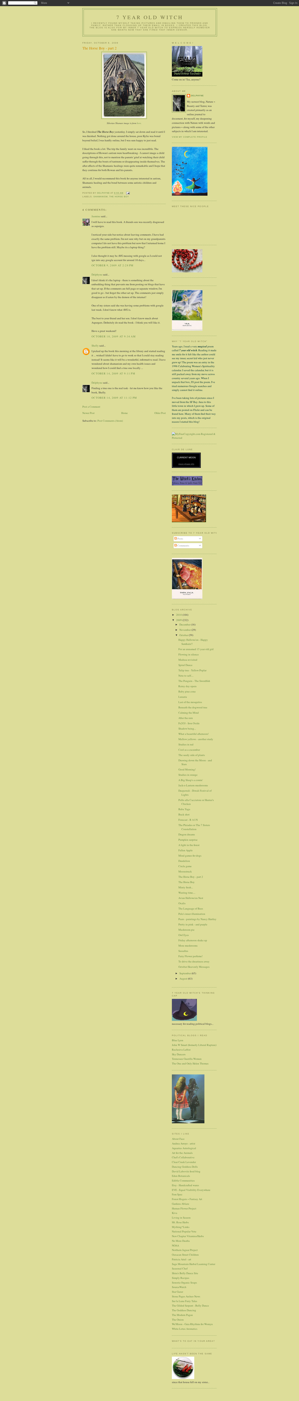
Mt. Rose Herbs (180, 1222)
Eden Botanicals (181, 1176)
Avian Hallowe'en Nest (190, 898)
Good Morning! (187, 769)
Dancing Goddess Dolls (185, 1166)
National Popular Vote (184, 1231)
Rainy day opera (187, 686)
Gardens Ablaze (180, 1204)
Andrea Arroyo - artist (183, 1143)
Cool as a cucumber (189, 750)
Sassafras (183, 951)
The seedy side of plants (191, 755)
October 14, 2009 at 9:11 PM (113, 373)
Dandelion (184, 861)
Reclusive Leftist (181, 1049)
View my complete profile (189, 137)
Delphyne (97, 274)
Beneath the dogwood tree (192, 707)
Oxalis (182, 903)
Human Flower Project (184, 1208)
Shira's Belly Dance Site (185, 1273)
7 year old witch (149, 17)
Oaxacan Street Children (185, 1254)
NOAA (175, 1245)
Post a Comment (91, 406)
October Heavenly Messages (194, 967)
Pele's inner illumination (191, 914)
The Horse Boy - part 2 (190, 877)
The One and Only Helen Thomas (190, 1063)
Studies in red (185, 744)
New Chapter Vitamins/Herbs (188, 1236)
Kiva (174, 1213)
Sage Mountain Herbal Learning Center (193, 1264)
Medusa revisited (187, 660)
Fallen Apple (185, 850)
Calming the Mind (188, 712)
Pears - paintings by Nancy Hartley (197, 919)
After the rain (185, 718)
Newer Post (88, 413)
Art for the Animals (182, 1153)
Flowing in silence (188, 654)
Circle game (185, 866)
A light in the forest (189, 845)
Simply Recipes (180, 1278)
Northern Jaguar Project (185, 1250)
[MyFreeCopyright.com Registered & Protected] (194, 438)
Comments (183, 545)
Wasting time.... (186, 892)
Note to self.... (185, 675)
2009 (179, 620)
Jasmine (96, 216)
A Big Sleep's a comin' (190, 780)
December (185, 624)
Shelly (95, 345)
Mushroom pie (186, 929)
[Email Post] (127, 193)
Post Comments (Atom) (110, 420)
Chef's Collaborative (183, 1157)
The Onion (178, 1319)
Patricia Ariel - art (181, 1259)
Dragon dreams (186, 834)
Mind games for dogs (189, 855)
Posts (180, 538)
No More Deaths (181, 1241)
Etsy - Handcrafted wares (185, 1185)
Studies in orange (188, 775)
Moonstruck (185, 871)
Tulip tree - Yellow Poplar (192, 670)
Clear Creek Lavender (184, 1162)
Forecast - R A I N (188, 820)
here (139, 123)
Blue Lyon (177, 1040)
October (184, 635)
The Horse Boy (119, 196)
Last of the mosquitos (190, 702)
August (183, 978)
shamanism (100, 196)
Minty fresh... (185, 887)
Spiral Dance (185, 665)
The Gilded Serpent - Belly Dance (190, 1305)
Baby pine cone (187, 691)
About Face (178, 1139)
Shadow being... (187, 728)
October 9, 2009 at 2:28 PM (113, 265)
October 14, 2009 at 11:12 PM (114, 397)
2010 (179, 615)
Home (124, 413)
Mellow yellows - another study (195, 739)
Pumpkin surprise (188, 839)
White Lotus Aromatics (184, 1329)
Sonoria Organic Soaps (184, 1282)
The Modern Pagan (182, 1315)
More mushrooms (188, 945)
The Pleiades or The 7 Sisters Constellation (194, 827)
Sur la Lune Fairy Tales (184, 1301)
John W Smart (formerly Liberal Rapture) (194, 1045)
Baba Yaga (184, 809)
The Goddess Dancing (184, 1310)
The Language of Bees (190, 908)
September (185, 973)
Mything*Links (180, 1227)
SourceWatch (179, 1287)
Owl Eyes (183, 935)
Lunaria (182, 697)
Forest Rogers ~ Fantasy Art (187, 1199)
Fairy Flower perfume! (190, 956)
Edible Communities (183, 1180)
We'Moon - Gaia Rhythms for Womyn (192, 1324)
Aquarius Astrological (184, 1148)
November (185, 630)
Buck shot (184, 814)
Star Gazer (177, 1291)
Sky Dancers (179, 1054)
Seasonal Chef (180, 1268)
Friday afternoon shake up (192, 940)
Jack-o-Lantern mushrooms (193, 785)
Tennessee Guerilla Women (187, 1059)
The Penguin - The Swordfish (194, 681)
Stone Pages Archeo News (186, 1296)
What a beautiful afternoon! (193, 734)
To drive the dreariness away (194, 961)
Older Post (160, 413)
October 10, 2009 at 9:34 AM (114, 336)
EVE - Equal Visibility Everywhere (191, 1190)
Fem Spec (177, 1194)
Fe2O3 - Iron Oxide (189, 723)
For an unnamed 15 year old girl (196, 649)
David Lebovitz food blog (186, 1171)
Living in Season (181, 1217)
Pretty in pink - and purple (192, 924)
